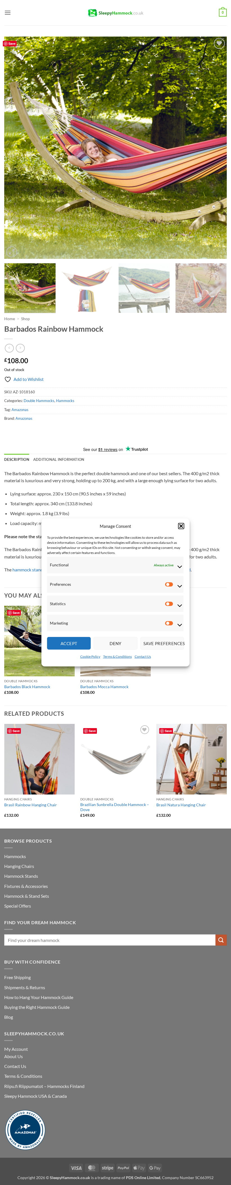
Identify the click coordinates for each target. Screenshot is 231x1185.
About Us (13, 1056)
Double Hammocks (39, 400)
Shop (25, 319)
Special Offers (17, 905)
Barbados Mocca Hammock (104, 686)
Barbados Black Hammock (27, 686)
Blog (8, 1017)
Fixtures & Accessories (26, 886)
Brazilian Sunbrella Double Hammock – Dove (114, 807)
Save (11, 43)
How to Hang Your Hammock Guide (38, 997)
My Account (16, 1049)
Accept (69, 643)
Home (9, 319)
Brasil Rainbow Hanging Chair (30, 804)
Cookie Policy (90, 656)
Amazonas (20, 409)
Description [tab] (16, 459)
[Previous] (16, 147)
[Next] (215, 147)
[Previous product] (20, 348)
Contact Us (143, 656)
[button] (181, 526)
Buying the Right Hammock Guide (37, 1007)
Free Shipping (17, 977)
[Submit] (221, 940)
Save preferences (163, 643)
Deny (115, 643)
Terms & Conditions (117, 656)
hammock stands (28, 569)
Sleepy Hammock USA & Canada (35, 1096)
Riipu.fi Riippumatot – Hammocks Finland (44, 1086)
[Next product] (9, 348)
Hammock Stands (21, 876)
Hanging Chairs (19, 866)
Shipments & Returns (24, 987)
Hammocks (65, 400)
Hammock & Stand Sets (26, 896)
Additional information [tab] (59, 459)
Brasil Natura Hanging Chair (181, 804)
